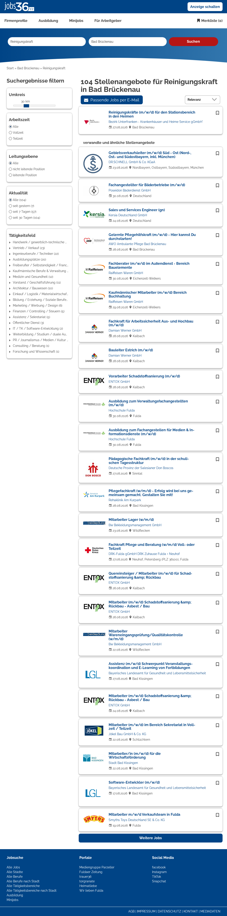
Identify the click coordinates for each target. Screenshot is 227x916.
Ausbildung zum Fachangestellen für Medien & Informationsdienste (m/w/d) (151, 432)
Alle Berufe (15, 876)
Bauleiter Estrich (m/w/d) (131, 350)
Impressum (146, 911)
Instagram (159, 872)
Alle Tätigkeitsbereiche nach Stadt (32, 890)
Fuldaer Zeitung (90, 872)
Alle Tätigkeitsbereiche (23, 886)
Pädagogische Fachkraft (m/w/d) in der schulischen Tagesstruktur (149, 461)
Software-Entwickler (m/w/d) (134, 782)
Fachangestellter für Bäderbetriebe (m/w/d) (147, 185)
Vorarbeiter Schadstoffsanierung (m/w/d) (144, 376)
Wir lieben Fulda (91, 890)
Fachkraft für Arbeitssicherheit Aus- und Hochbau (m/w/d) (151, 323)
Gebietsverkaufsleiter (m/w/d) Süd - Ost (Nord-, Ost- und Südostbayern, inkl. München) (150, 155)
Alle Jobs (13, 867)
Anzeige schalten (205, 7)
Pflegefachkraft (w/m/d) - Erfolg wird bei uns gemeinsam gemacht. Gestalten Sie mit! (151, 493)
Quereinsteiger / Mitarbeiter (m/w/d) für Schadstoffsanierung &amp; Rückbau (150, 575)
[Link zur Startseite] (20, 6)
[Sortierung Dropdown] (215, 99)
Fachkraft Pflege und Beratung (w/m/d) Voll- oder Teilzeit (152, 547)
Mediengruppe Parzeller (96, 867)
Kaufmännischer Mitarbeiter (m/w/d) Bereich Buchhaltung (148, 294)
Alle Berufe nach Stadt (23, 881)
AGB (131, 911)
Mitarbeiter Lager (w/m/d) (131, 520)
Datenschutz (169, 911)
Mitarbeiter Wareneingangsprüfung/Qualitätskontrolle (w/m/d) (146, 635)
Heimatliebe (88, 886)
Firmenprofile (15, 21)
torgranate (87, 881)
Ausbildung (48, 21)
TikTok (156, 876)
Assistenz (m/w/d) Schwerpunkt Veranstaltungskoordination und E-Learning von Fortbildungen (151, 666)
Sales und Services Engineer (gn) (137, 210)
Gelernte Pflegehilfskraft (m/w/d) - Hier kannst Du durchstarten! (152, 237)
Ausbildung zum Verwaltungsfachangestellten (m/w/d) (148, 403)
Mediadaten (210, 911)
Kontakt (191, 911)
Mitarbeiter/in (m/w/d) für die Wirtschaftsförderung (135, 756)
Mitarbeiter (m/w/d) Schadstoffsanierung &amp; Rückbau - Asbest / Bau (150, 604)
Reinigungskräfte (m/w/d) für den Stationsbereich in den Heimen (152, 114)
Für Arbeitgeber (107, 21)
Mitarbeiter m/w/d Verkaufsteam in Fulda (144, 814)
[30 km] (26, 106)
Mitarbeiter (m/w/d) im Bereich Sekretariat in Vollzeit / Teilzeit (152, 727)
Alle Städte (15, 872)
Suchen (193, 41)
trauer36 (85, 876)
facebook (159, 867)
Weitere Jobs (150, 838)
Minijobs (76, 21)
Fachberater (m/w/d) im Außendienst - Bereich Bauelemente (149, 265)
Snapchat (159, 881)
